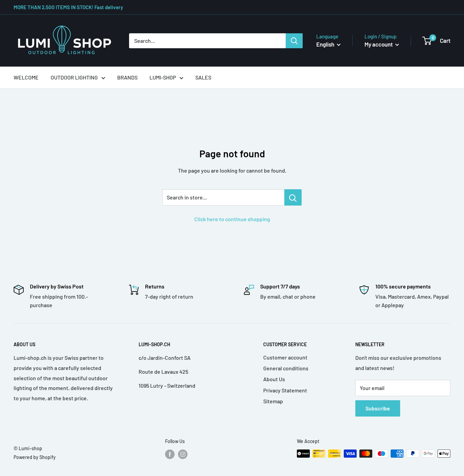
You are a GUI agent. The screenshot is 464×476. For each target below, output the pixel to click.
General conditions (285, 368)
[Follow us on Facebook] (170, 454)
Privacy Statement (285, 390)
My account (379, 44)
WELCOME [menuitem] (26, 77)
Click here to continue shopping (232, 219)
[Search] (294, 40)
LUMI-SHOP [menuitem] (162, 77)
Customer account (285, 357)
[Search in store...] (293, 197)
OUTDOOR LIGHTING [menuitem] (74, 77)
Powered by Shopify (35, 457)
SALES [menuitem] (203, 77)
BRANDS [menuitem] (127, 77)
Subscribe (377, 408)
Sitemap (273, 401)
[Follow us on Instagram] (183, 454)
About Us (274, 379)
